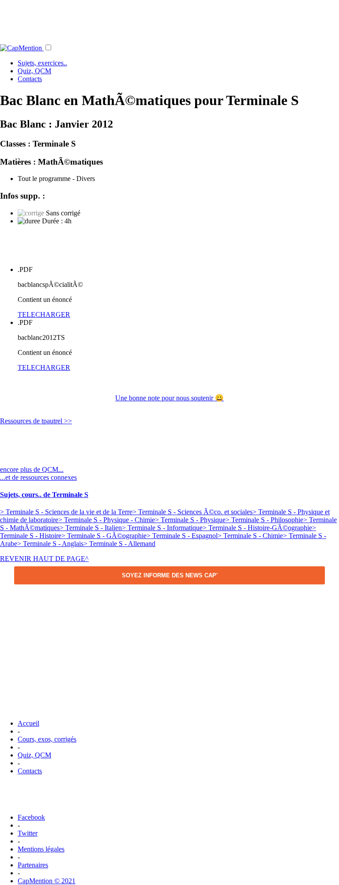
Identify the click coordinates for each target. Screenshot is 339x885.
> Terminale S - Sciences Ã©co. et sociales (192, 512)
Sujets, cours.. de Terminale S (44, 494)
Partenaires (33, 865)
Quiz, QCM (34, 71)
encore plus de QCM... (32, 469)
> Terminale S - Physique (190, 519)
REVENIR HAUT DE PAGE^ (44, 558)
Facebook (31, 817)
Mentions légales (41, 849)
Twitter (28, 833)
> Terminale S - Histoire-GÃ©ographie (257, 527)
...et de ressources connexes (38, 477)
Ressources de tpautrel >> (36, 421)
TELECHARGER (44, 314)
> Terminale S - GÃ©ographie (104, 535)
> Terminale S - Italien (91, 527)
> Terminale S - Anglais (50, 543)
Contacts (30, 79)
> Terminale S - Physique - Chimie (106, 519)
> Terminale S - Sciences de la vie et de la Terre (66, 512)
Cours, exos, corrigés (47, 739)
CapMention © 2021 (46, 881)
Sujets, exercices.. (42, 63)
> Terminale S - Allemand (119, 543)
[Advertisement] (169, 20)
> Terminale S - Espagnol (182, 535)
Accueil (28, 723)
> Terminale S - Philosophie (264, 519)
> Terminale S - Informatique (162, 527)
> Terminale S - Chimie (250, 535)
